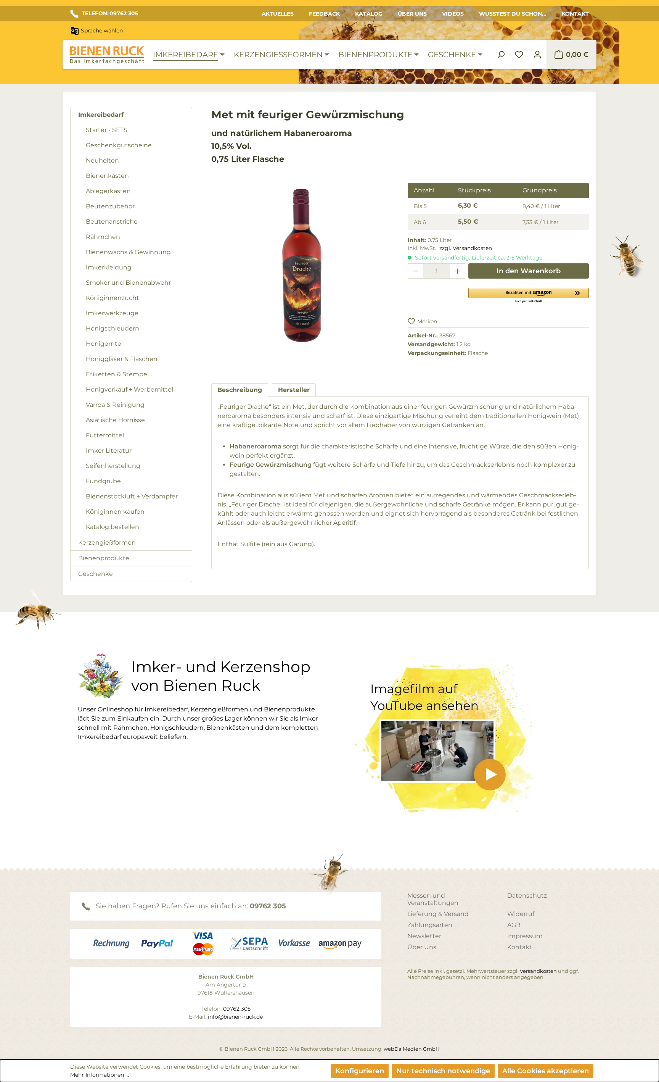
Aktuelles (278, 13)
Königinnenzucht (112, 298)
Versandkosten (538, 971)
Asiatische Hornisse (115, 420)
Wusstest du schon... (512, 13)
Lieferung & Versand (438, 914)
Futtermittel (105, 435)
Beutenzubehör (110, 206)
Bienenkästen (107, 175)
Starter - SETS (106, 130)
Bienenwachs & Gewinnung (128, 252)
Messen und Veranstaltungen (432, 899)
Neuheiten (102, 160)
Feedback (324, 13)
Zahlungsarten (429, 925)
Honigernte (103, 343)
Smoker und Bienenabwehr (128, 282)
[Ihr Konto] (537, 54)
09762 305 (268, 906)
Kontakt (575, 13)
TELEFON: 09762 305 (110, 13)
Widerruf (520, 914)
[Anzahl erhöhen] (458, 271)
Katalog (369, 13)
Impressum (525, 936)
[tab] (239, 390)
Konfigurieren (359, 1071)
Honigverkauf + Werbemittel (129, 389)
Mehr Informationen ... (99, 1074)
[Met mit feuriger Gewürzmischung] (302, 265)
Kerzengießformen (107, 542)
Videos (453, 13)
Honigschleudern (112, 328)
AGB (514, 925)
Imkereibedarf (101, 114)
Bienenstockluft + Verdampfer (132, 496)
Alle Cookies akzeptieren (545, 1071)
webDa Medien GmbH (412, 1049)
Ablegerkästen (108, 191)
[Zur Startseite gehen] (107, 55)
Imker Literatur (109, 450)
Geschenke (95, 573)
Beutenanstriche (112, 221)
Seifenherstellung (113, 465)
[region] (302, 272)
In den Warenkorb (529, 271)
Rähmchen (103, 236)
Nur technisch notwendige (443, 1071)
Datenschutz (527, 895)
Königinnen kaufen (115, 511)
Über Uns (412, 13)
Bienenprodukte (103, 558)
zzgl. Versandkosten (465, 248)
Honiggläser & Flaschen (122, 359)
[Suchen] (501, 54)
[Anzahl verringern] (416, 271)
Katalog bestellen (112, 527)
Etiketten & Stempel (117, 374)
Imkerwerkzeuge (112, 313)
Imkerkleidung (109, 267)
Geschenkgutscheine (119, 145)
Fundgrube (103, 481)
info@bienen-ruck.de (235, 1016)
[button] (528, 295)
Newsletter (424, 936)
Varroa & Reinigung (115, 404)
